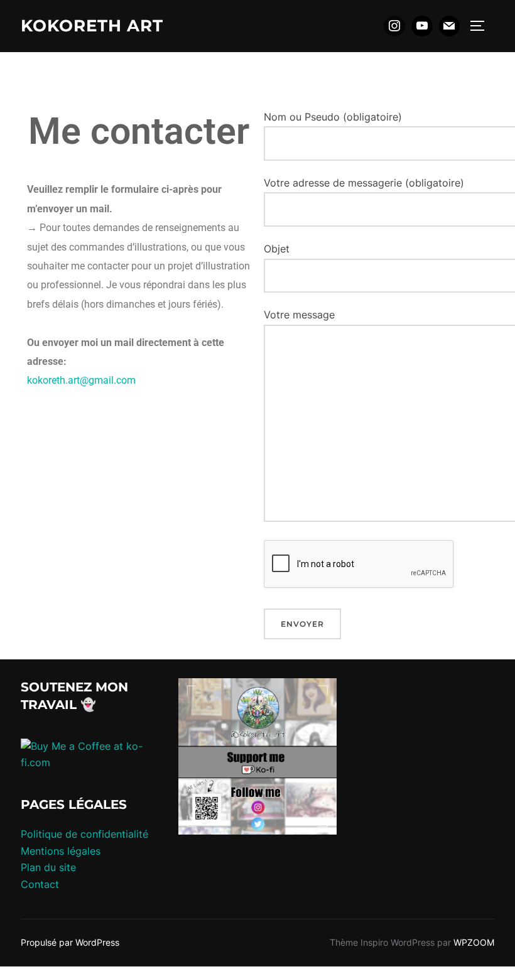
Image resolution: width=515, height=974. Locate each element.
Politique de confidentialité (84, 834)
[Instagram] (394, 26)
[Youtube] (422, 26)
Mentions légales (60, 851)
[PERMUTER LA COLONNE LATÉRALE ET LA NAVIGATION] (481, 26)
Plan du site (48, 867)
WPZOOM (473, 942)
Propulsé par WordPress (70, 942)
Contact (40, 884)
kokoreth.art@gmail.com (81, 380)
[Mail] (450, 26)
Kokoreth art (92, 26)
